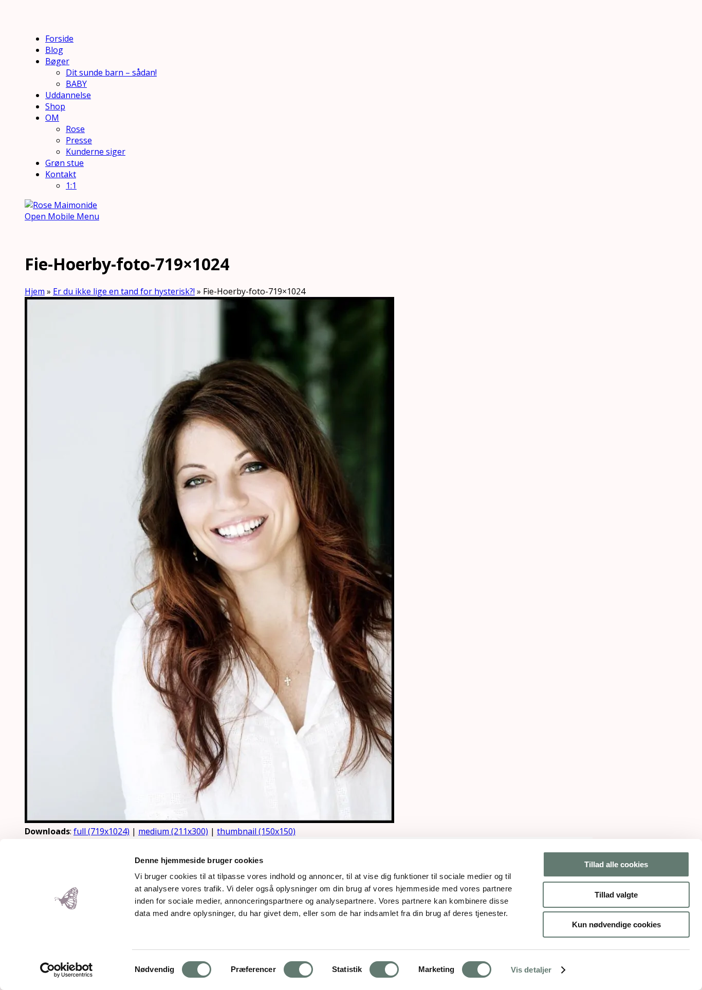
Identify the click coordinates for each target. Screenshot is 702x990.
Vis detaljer (531, 969)
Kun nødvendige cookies (616, 924)
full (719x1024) (101, 831)
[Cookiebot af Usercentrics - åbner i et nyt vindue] (67, 970)
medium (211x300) (173, 831)
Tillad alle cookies (616, 864)
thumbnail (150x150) (256, 831)
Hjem (35, 291)
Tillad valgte (616, 894)
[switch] (298, 969)
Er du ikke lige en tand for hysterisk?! (124, 291)
